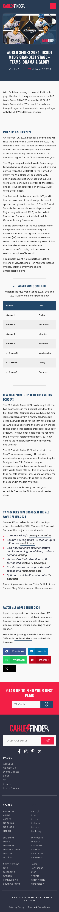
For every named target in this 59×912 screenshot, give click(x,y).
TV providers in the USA (25, 522)
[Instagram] (26, 751)
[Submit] (46, 704)
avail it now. (27, 543)
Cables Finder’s (23, 638)
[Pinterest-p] (33, 751)
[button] (53, 6)
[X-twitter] (40, 751)
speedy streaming (40, 535)
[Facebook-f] (19, 751)
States (7, 805)
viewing (22, 555)
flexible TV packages (34, 563)
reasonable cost (31, 571)
